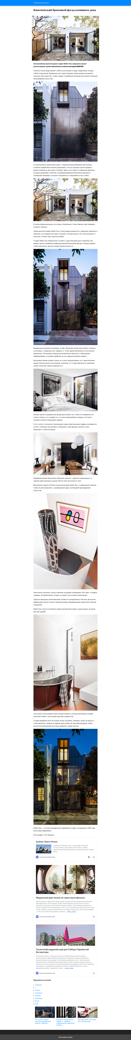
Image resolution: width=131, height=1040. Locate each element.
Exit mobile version (66, 1037)
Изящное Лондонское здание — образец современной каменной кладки (65, 1022)
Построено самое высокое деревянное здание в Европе (43, 1021)
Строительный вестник (41, 3)
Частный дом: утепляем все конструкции (87, 1020)
